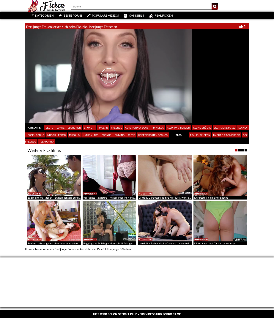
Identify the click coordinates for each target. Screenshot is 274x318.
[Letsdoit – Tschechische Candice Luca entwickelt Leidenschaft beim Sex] (165, 221)
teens (131, 135)
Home (28, 249)
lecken (243, 127)
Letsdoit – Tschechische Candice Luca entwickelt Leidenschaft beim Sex (180, 243)
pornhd (106, 135)
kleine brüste (202, 127)
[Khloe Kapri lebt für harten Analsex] (220, 221)
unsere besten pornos (153, 135)
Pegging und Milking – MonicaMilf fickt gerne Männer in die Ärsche (122, 243)
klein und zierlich (178, 127)
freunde (116, 127)
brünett (89, 127)
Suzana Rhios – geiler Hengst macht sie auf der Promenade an (63, 197)
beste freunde (55, 127)
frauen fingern (200, 135)
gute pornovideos (136, 127)
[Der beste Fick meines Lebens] (220, 175)
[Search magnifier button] (215, 6)
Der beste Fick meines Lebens (211, 197)
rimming (120, 135)
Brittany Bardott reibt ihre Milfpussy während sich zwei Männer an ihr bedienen (185, 197)
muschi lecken (56, 135)
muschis (74, 135)
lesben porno (35, 135)
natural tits (90, 135)
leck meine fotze (224, 127)
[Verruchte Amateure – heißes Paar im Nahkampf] (109, 175)
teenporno (46, 141)
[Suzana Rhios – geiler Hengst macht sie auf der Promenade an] (54, 175)
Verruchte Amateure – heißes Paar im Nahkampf (111, 197)
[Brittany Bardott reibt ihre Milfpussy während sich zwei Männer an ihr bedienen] (165, 175)
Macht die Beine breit (226, 135)
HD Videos (158, 127)
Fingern (103, 127)
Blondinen (74, 127)
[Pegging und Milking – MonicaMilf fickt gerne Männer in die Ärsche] (109, 221)
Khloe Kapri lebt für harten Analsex (214, 243)
